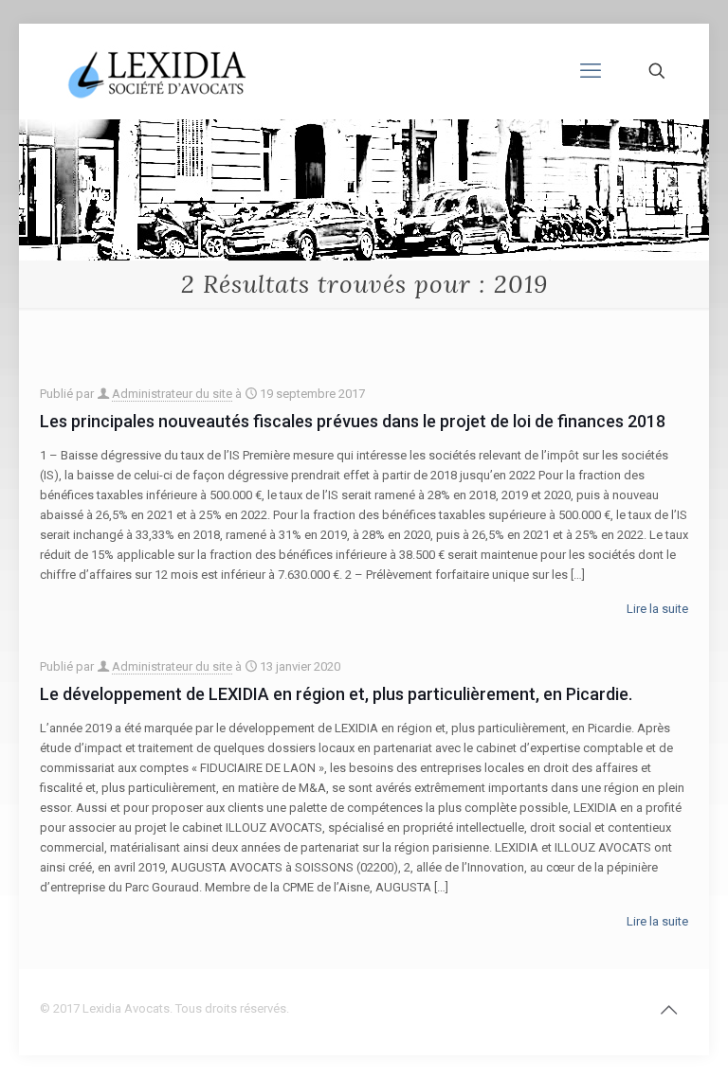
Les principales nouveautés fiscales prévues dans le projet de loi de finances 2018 (352, 421)
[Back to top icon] (668, 1010)
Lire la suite (657, 609)
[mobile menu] (590, 71)
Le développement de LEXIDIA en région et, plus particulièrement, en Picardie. (336, 694)
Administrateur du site (172, 394)
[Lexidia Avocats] (159, 71)
